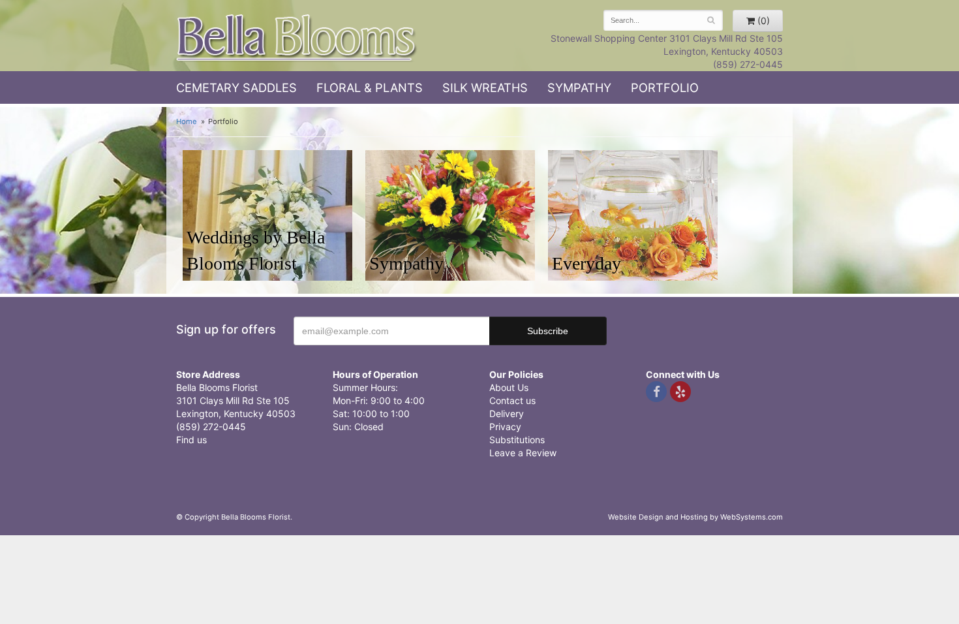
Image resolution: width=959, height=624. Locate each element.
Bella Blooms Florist (297, 38)
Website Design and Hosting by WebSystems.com (695, 517)
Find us (191, 439)
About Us (508, 387)
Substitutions (517, 439)
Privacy (505, 426)
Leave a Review (522, 452)
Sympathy (579, 87)
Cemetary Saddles (236, 87)
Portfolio (665, 87)
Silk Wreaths (485, 87)
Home (186, 121)
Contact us (512, 400)
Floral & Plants (369, 87)
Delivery (506, 413)
